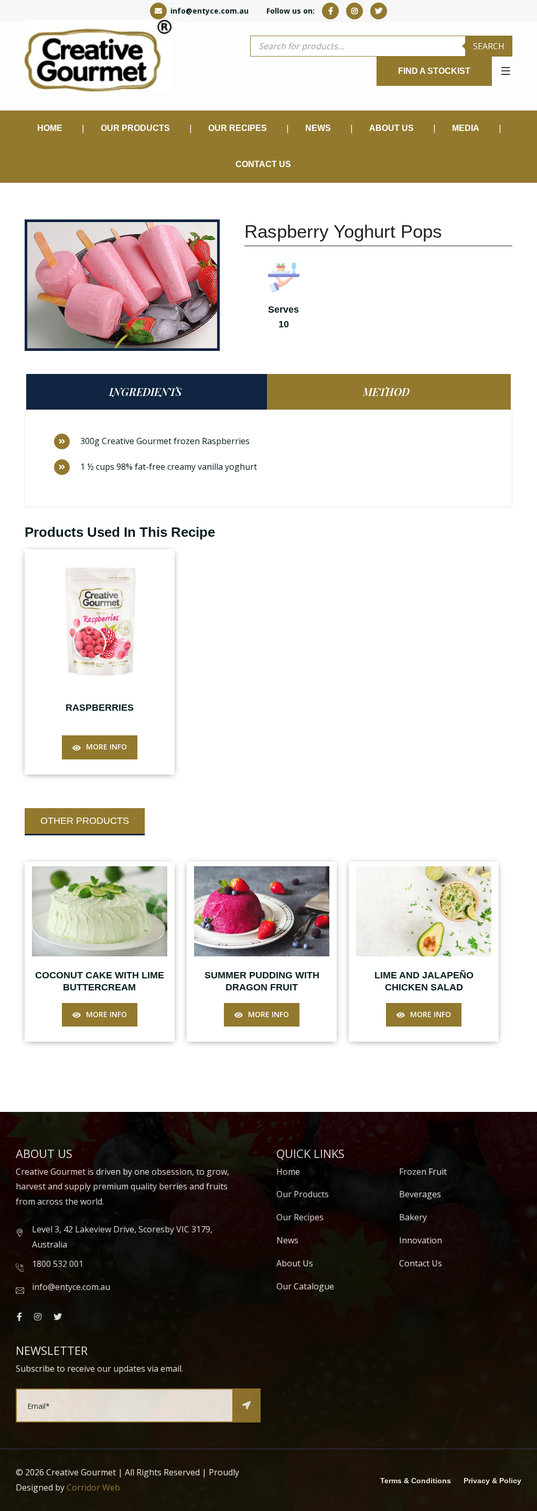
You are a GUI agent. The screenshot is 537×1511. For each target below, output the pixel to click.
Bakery (413, 1217)
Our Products (302, 1194)
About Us (391, 128)
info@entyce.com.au (208, 11)
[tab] (148, 392)
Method (386, 391)
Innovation (420, 1240)
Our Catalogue (305, 1286)
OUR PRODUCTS (135, 128)
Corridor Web (93, 1487)
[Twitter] (378, 11)
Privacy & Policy (492, 1480)
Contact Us (263, 164)
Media (465, 128)
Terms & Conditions (415, 1480)
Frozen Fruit (423, 1171)
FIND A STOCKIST (434, 71)
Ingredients (145, 391)
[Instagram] (354, 11)
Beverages (420, 1194)
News (287, 1240)
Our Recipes (237, 128)
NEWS (318, 128)
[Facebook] (330, 11)
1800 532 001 (57, 1264)
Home (49, 128)
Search (488, 46)
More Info (106, 747)
